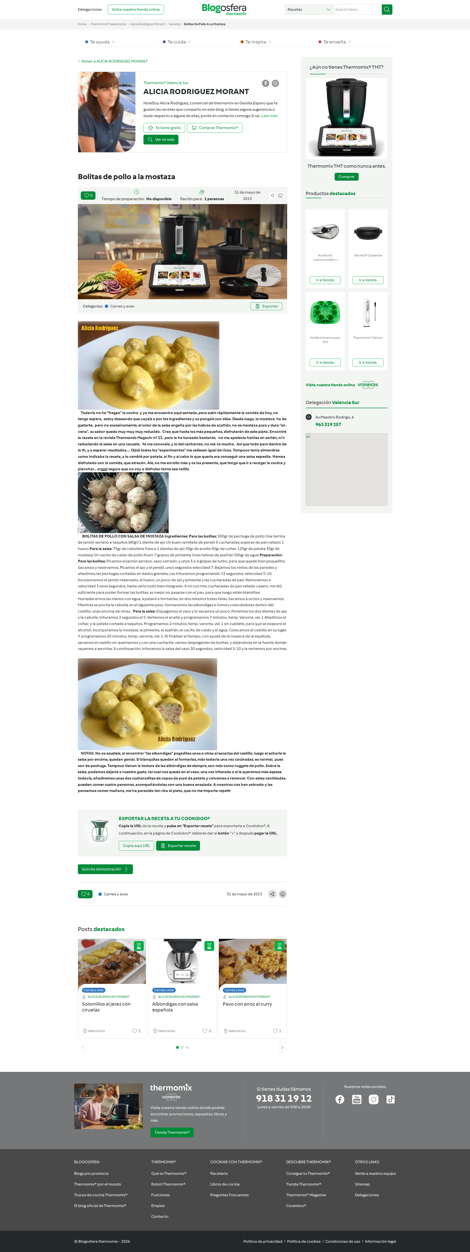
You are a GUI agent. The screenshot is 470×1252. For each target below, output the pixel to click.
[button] (309, 9)
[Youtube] (356, 1099)
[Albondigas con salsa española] (182, 967)
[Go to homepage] (224, 9)
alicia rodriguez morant (148, 24)
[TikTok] (390, 1099)
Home (82, 24)
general (174, 24)
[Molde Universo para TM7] (325, 313)
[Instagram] (373, 1099)
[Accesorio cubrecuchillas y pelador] (325, 230)
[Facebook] (339, 1099)
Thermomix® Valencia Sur (109, 24)
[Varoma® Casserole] (368, 230)
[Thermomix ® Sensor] (368, 313)
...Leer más (268, 115)
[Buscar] (387, 9)
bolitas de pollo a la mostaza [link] (204, 24)
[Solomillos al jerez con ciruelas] (112, 967)
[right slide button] (282, 1047)
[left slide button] (83, 1047)
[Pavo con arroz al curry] (253, 967)
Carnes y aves (94, 990)
